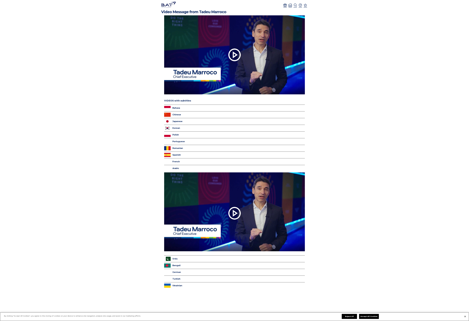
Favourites (305, 5)
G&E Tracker (285, 5)
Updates (300, 5)
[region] (234, 316)
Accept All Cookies (369, 316)
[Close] (465, 316)
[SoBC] (168, 4)
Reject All (349, 316)
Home (290, 5)
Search (295, 5)
